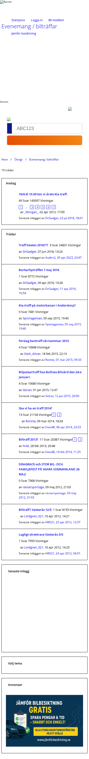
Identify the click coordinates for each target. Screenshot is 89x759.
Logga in (37, 20)
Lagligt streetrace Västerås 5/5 (41, 534)
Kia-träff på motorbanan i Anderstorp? (47, 305)
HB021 (49, 522)
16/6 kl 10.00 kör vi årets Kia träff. (43, 194)
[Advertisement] (44, 66)
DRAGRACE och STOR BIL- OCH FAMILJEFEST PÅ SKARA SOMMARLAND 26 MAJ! (49, 469)
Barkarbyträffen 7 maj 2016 (39, 270)
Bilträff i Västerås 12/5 (35, 510)
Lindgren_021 (33, 516)
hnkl (26, 446)
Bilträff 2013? (28, 439)
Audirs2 (50, 258)
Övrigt (18, 159)
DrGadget (51, 218)
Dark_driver (32, 354)
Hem (4, 159)
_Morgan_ (31, 212)
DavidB (50, 427)
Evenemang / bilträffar (44, 159)
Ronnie (49, 360)
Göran (27, 390)
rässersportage (33, 487)
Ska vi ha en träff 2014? (35, 408)
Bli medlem (56, 20)
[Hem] (19, 7)
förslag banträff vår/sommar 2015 (44, 341)
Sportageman (32, 318)
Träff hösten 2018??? (33, 245)
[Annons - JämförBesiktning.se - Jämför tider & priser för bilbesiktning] (44, 745)
